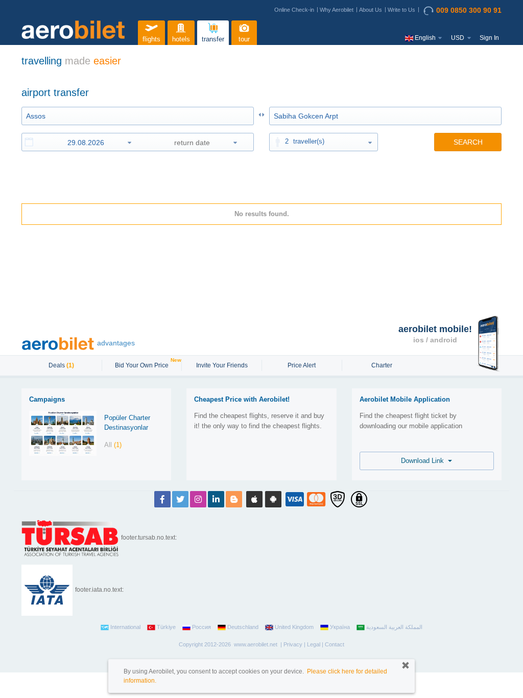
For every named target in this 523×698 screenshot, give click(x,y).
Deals (61, 365)
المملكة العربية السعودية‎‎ (394, 627)
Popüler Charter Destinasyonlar (127, 422)
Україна (340, 627)
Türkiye (166, 627)
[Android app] (273, 499)
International (125, 627)
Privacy (292, 644)
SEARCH (468, 142)
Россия (201, 627)
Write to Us (401, 10)
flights (151, 39)
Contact (334, 644)
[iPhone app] (254, 499)
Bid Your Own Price (143, 364)
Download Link (424, 460)
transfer (213, 39)
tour (244, 39)
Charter (381, 365)
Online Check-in (294, 10)
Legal (313, 644)
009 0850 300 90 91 (469, 10)
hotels (181, 39)
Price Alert (302, 365)
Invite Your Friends (222, 365)
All (113, 445)
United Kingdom (294, 627)
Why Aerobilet (336, 10)
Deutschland (242, 627)
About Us (370, 10)
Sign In (489, 37)
